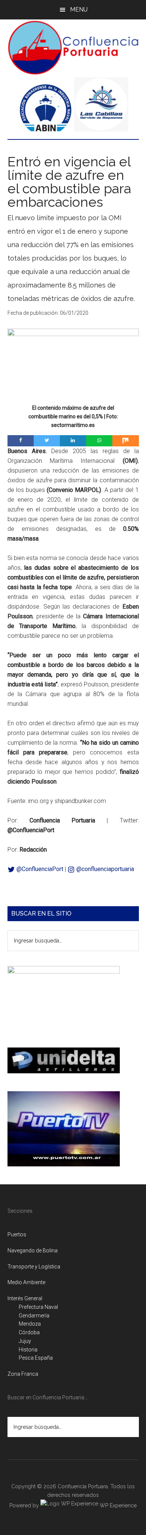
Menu (79, 9)
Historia (28, 1350)
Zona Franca (22, 1374)
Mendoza (30, 1324)
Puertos (16, 1234)
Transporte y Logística (33, 1267)
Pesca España (36, 1358)
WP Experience (117, 1505)
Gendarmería (34, 1316)
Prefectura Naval (38, 1307)
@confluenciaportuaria (104, 869)
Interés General (24, 1298)
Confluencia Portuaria (73, 47)
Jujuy (25, 1341)
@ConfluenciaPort (39, 869)
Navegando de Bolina (32, 1250)
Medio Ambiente (26, 1282)
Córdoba (29, 1332)
